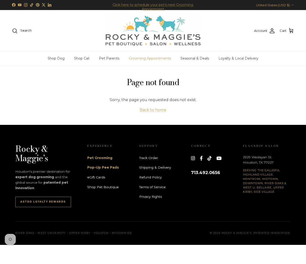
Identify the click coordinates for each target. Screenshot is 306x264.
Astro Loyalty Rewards (43, 201)
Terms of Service (152, 187)
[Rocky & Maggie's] (153, 31)
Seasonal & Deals (194, 58)
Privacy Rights (150, 196)
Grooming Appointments (150, 58)
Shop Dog (56, 58)
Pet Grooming (99, 158)
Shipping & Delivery (155, 167)
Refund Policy (150, 177)
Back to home (153, 110)
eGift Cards (96, 177)
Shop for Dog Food (153, 7)
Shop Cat (81, 58)
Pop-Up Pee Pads (103, 167)
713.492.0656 (205, 172)
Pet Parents (109, 58)
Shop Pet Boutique (103, 187)
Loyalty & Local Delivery (238, 58)
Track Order (148, 158)
